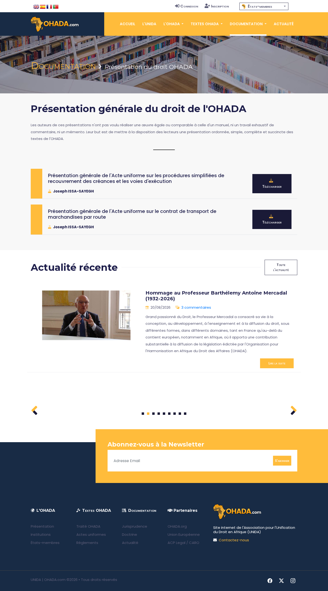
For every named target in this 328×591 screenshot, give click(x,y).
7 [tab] (175, 413)
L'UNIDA (149, 23)
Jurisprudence (134, 526)
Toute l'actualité (281, 267)
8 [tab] (180, 413)
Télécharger (272, 186)
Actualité (284, 23)
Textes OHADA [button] (205, 23)
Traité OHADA (88, 526)
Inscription (220, 6)
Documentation (63, 65)
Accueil (127, 23)
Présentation (42, 526)
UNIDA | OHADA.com (48, 579)
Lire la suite (276, 363)
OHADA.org (177, 526)
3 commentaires (196, 307)
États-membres (45, 542)
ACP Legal (176, 542)
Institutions (41, 534)
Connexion (189, 6)
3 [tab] (153, 413)
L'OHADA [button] (172, 23)
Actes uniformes (91, 534)
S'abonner (282, 460)
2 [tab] (148, 413)
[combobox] (263, 6)
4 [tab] (159, 413)
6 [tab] (169, 413)
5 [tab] (164, 413)
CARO (194, 542)
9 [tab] (185, 413)
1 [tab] (143, 413)
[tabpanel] (164, 327)
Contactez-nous (234, 540)
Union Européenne (184, 534)
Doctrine (129, 534)
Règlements (87, 542)
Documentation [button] (247, 23)
